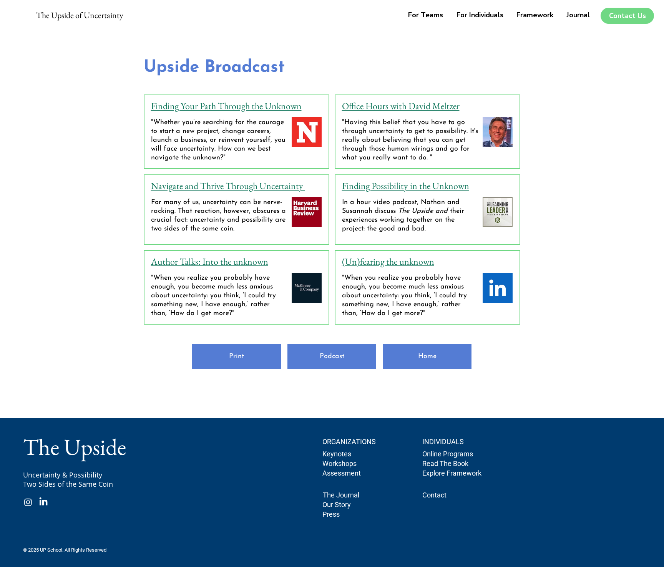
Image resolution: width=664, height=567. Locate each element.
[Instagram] (28, 502)
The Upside (74, 447)
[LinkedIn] (43, 502)
